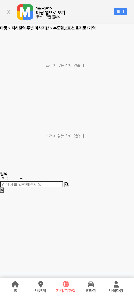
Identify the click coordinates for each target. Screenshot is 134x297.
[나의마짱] (116, 285)
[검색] (66, 184)
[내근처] (40, 285)
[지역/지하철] (65, 285)
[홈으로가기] (15, 285)
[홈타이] (91, 285)
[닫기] (2, 190)
